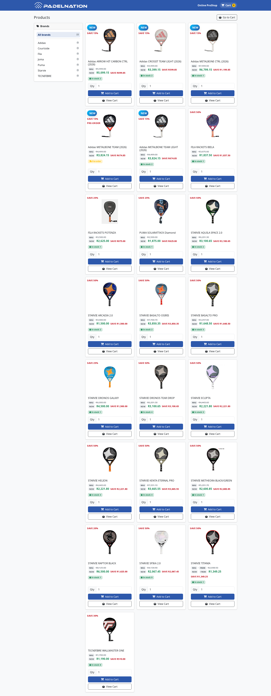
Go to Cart (228, 17)
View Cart (111, 100)
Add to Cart (111, 93)
